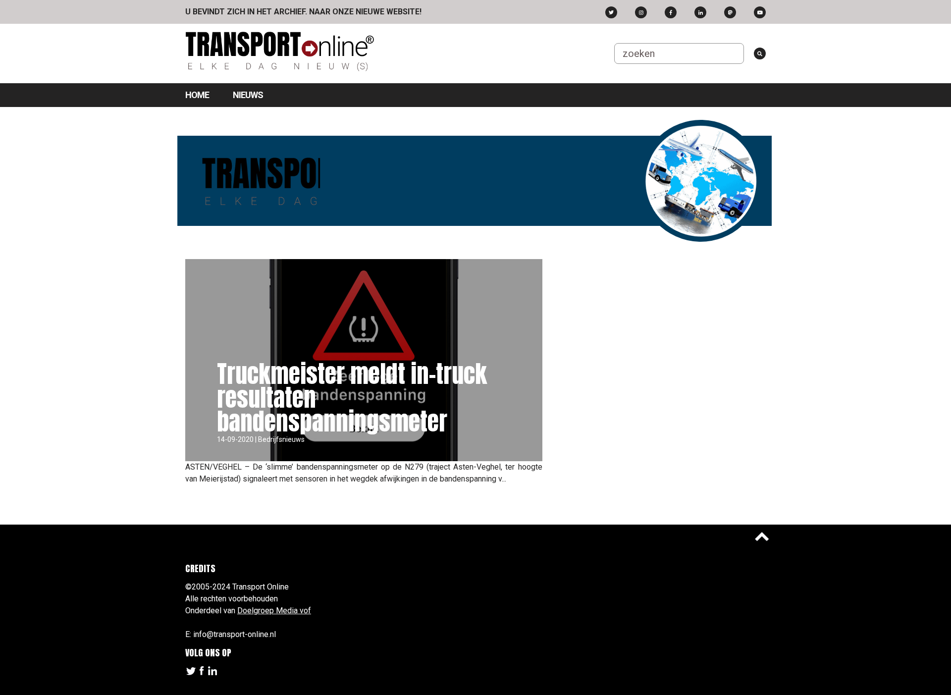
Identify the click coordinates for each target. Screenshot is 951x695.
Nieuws (248, 95)
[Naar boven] (762, 536)
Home (197, 95)
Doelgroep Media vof (274, 610)
